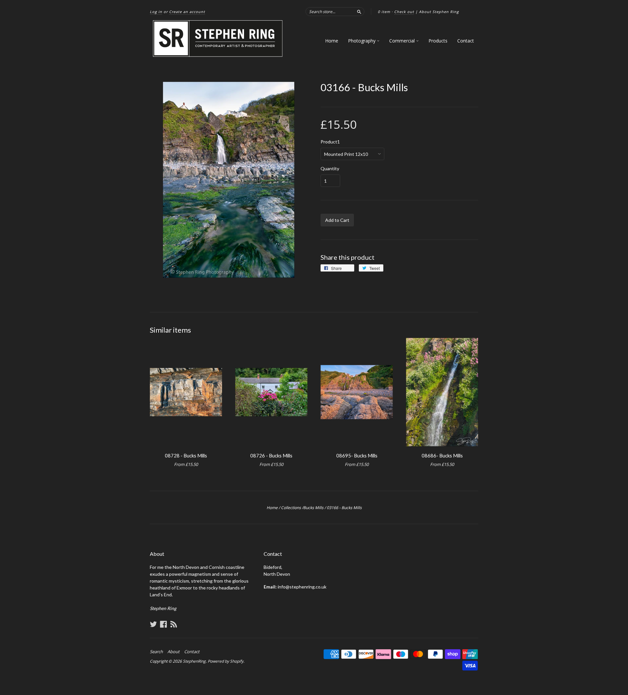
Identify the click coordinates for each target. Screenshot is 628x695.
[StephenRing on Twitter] (153, 624)
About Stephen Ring (439, 11)
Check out (404, 11)
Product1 (330, 142)
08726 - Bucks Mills (271, 455)
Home (331, 41)
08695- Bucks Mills (356, 455)
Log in (156, 11)
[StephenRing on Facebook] (163, 624)
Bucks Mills (313, 507)
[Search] (359, 11)
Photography (362, 41)
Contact (465, 41)
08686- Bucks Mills (442, 455)
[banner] (218, 38)
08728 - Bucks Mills (186, 455)
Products (437, 41)
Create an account (187, 11)
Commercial (402, 41)
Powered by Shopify (225, 661)
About (173, 651)
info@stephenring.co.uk (302, 586)
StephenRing (194, 661)
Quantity (330, 169)
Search (156, 651)
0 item (384, 11)
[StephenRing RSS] (173, 624)
